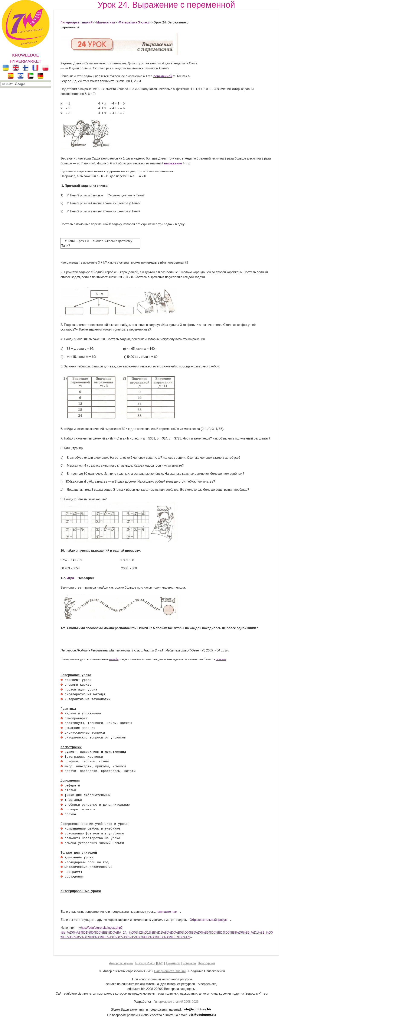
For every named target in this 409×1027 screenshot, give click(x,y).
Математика (105, 22)
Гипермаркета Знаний (170, 971)
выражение (173, 163)
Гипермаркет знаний (76, 22)
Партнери (173, 963)
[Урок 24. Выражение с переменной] (119, 53)
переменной (162, 76)
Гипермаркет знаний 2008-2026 (176, 1001)
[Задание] (119, 315)
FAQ (160, 963)
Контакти (189, 963)
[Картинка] (86, 149)
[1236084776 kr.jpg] (61, 680)
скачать (221, 659)
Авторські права (121, 963)
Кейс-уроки (206, 963)
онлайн (113, 659)
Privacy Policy (145, 963)
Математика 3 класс (134, 22)
